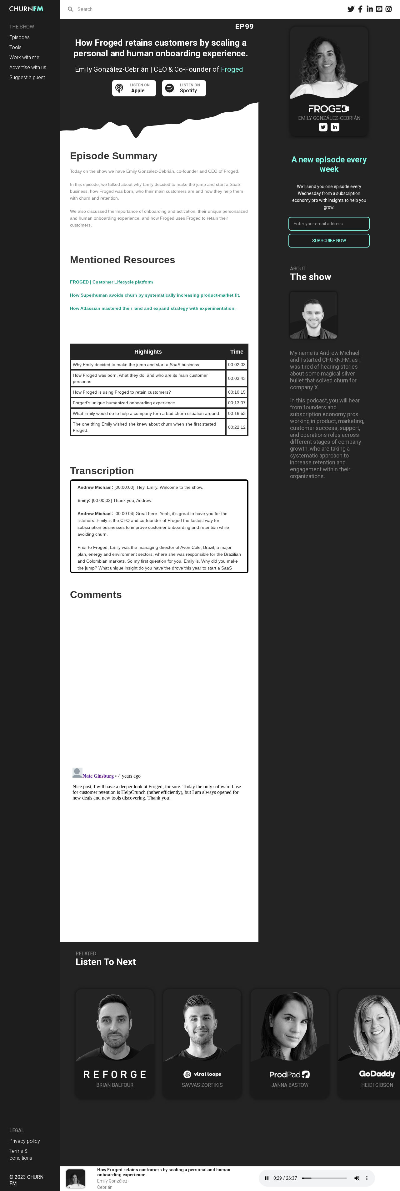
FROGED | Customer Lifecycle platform (111, 281)
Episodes (19, 37)
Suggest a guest (27, 77)
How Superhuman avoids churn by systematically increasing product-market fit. (155, 295)
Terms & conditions (20, 1154)
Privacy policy (24, 1141)
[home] (28, 9)
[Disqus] (159, 681)
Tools (15, 47)
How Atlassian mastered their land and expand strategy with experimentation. (153, 308)
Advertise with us (27, 67)
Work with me (24, 57)
